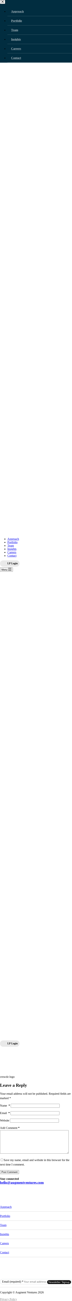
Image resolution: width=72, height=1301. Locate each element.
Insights (11, 549)
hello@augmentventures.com (22, 1182)
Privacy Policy (8, 1299)
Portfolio (12, 542)
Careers (11, 552)
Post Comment (9, 1172)
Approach (13, 538)
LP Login (12, 563)
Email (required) (12, 1281)
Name (5, 1105)
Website (4, 1120)
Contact (11, 555)
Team (10, 545)
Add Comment (10, 1127)
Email (5, 1113)
